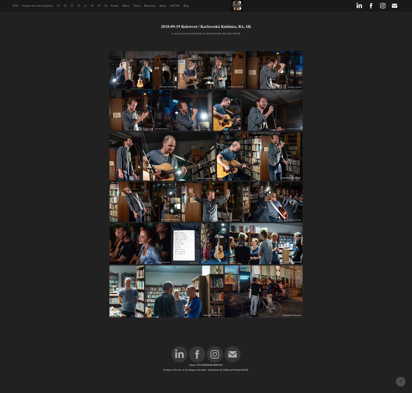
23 (71, 5)
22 (78, 5)
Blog (186, 5)
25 (58, 5)
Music (126, 5)
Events (115, 5)
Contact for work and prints (37, 5)
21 (85, 5)
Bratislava (150, 5)
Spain (162, 5)
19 (99, 5)
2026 (15, 5)
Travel (136, 5)
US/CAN (175, 5)
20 (92, 5)
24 (65, 5)
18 (105, 5)
